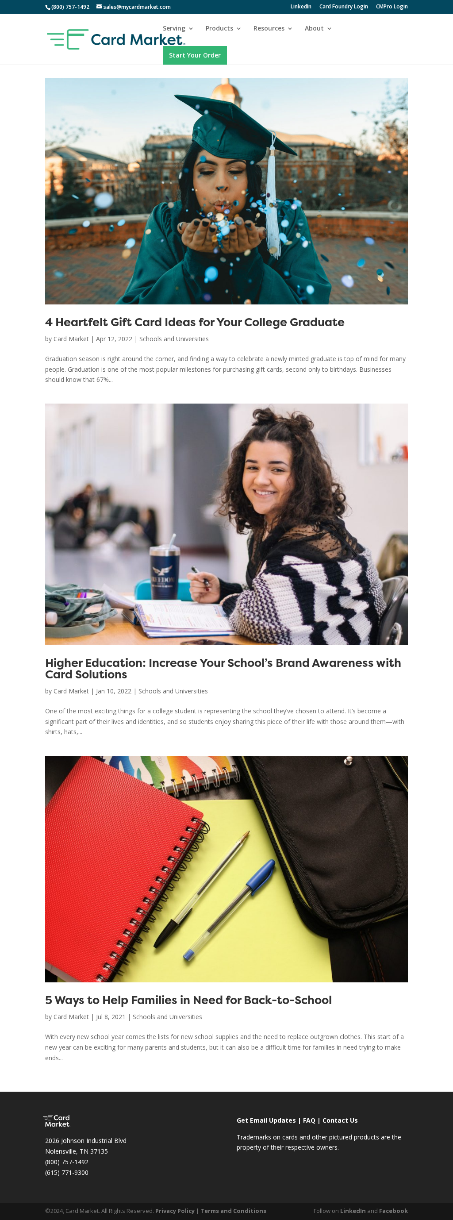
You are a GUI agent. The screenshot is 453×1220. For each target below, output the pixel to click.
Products (219, 28)
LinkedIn (301, 7)
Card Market (71, 339)
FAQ (309, 1120)
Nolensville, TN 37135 (76, 1151)
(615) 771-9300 (66, 1172)
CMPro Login (392, 7)
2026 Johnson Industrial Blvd (86, 1140)
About (314, 28)
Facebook (393, 1211)
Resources (268, 28)
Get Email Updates (266, 1120)
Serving (174, 28)
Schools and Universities (174, 339)
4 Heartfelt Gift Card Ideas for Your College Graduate (195, 323)
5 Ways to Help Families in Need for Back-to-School (188, 1001)
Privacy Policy (175, 1211)
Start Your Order (195, 55)
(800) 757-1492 (66, 1162)
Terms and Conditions (233, 1211)
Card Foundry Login (343, 7)
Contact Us (340, 1120)
